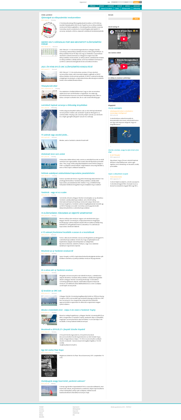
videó (117, 8)
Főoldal (93, 6)
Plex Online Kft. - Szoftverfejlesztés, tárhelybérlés (136, 409)
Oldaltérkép (76, 413)
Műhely (127, 6)
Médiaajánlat (76, 409)
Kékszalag (137, 8)
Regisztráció (83, 2)
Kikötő (119, 6)
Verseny (101, 6)
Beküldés (137, 6)
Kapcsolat (75, 411)
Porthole (53, 4)
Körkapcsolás (126, 8)
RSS (74, 415)
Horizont (110, 6)
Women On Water (106, 8)
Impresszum (76, 407)
